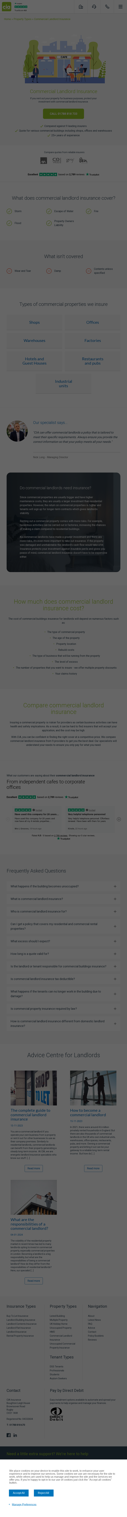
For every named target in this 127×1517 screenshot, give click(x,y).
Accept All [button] (19, 1493)
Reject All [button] (43, 1493)
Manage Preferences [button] (24, 1504)
